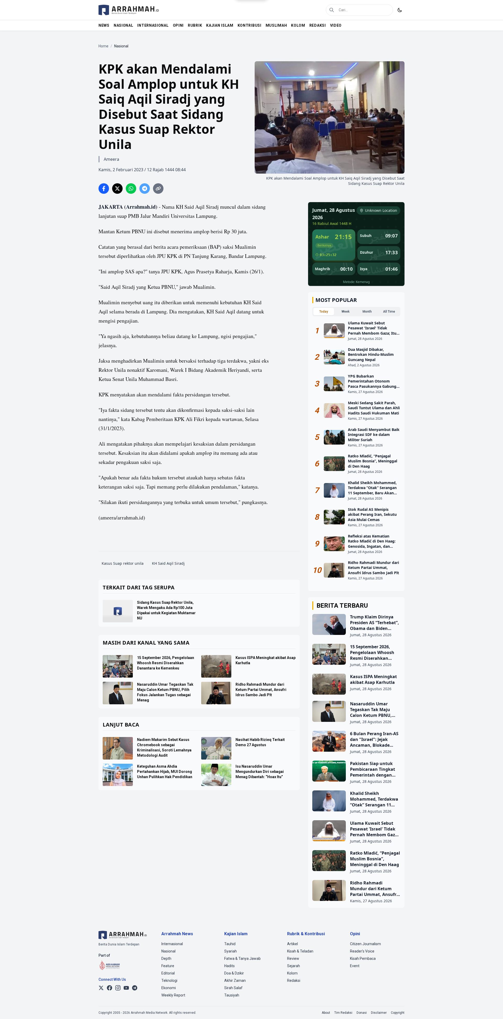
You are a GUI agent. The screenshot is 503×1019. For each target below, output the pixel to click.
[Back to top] (492, 1008)
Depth (166, 958)
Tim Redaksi (343, 1013)
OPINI (178, 25)
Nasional (168, 951)
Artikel (292, 944)
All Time (389, 311)
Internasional (172, 944)
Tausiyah (231, 995)
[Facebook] (109, 987)
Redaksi (293, 980)
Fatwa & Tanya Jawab (242, 958)
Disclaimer (379, 1013)
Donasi (362, 1013)
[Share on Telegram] (144, 188)
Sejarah (293, 966)
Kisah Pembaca (363, 958)
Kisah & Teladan (300, 951)
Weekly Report (173, 995)
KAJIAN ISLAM (219, 25)
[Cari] (331, 10)
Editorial (168, 973)
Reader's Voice (362, 951)
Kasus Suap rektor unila (123, 563)
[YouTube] (126, 987)
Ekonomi (168, 988)
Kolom (292, 973)
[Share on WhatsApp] (131, 188)
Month (367, 311)
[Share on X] (117, 188)
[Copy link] (158, 188)
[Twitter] (101, 987)
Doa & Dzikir (234, 973)
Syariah (230, 951)
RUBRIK (195, 25)
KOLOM (298, 25)
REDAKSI (317, 25)
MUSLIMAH (276, 25)
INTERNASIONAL (152, 25)
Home (103, 46)
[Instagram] (118, 987)
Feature (167, 966)
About (326, 1013)
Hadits (229, 966)
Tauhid (230, 944)
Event (354, 966)
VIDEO (336, 25)
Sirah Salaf (233, 988)
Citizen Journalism (365, 944)
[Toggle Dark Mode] (399, 10)
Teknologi (169, 980)
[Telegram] (134, 987)
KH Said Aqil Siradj (168, 563)
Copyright (397, 1013)
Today (323, 311)
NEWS (104, 25)
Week (345, 311)
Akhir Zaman (235, 980)
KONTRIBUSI (249, 25)
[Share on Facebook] (104, 188)
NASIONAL (123, 25)
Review (293, 958)
